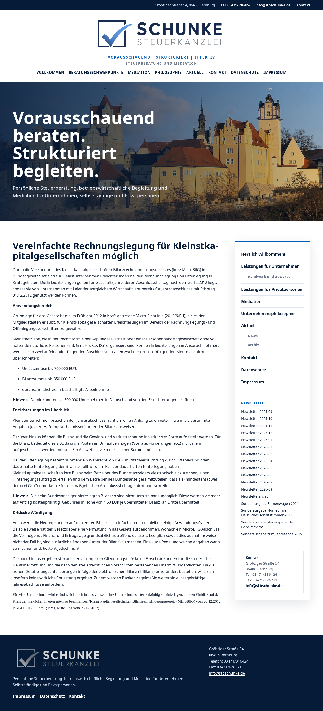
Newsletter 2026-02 (256, 446)
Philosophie (168, 72)
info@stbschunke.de (273, 5)
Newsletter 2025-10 (256, 418)
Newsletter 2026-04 (256, 460)
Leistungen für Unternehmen (270, 266)
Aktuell (195, 72)
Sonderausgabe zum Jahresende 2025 (271, 533)
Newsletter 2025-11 (256, 425)
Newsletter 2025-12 (256, 432)
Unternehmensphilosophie (268, 313)
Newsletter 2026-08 (256, 489)
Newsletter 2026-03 (256, 454)
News (253, 336)
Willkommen (50, 72)
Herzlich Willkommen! (263, 254)
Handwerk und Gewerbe (269, 276)
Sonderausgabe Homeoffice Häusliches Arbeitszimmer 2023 (266, 512)
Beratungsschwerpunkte (96, 72)
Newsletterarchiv (254, 496)
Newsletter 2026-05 (256, 467)
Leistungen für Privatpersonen (271, 289)
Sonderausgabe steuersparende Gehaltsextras (267, 524)
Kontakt (303, 5)
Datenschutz (245, 72)
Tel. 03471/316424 (235, 5)
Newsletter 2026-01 (256, 439)
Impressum (274, 72)
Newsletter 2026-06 (256, 475)
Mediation (139, 72)
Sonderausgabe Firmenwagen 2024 (269, 503)
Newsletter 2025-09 (256, 411)
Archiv (253, 344)
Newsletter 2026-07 (256, 482)
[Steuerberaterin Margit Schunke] (161, 33)
